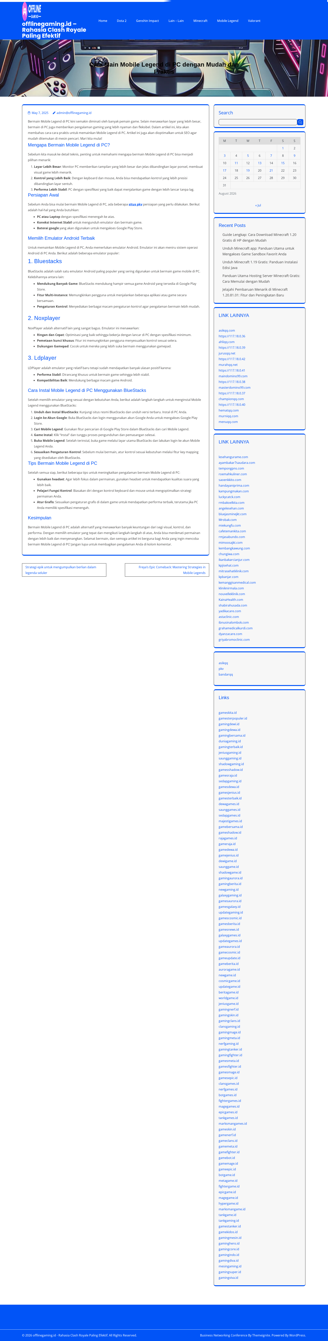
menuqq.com (228, 422)
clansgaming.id (229, 1026)
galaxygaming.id (230, 895)
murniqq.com (228, 416)
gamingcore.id (229, 1249)
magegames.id (229, 1106)
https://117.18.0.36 (232, 336)
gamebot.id (227, 1158)
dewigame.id (228, 861)
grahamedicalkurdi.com (236, 628)
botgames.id (228, 1095)
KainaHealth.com (231, 600)
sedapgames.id (229, 815)
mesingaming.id (230, 1266)
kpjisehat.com (229, 565)
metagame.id (228, 1181)
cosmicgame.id (229, 981)
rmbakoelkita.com (231, 503)
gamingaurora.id (231, 878)
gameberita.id (229, 964)
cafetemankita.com (232, 531)
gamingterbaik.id (231, 747)
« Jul (258, 205)
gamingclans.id (229, 1021)
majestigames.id (230, 821)
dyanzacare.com (230, 634)
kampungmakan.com (234, 491)
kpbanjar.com (228, 577)
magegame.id (228, 1198)
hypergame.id (228, 1203)
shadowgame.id (230, 872)
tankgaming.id (229, 1220)
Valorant (254, 21)
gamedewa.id (228, 850)
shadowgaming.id (231, 764)
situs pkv (135, 204)
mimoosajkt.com (231, 542)
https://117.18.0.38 (232, 382)
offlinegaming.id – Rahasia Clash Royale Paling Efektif (54, 30)
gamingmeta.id (229, 1038)
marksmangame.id (232, 1209)
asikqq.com (227, 330)
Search (226, 112)
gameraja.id (227, 844)
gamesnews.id (229, 929)
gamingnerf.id (229, 1009)
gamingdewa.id (229, 730)
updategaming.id (231, 912)
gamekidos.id (228, 1232)
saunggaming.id (230, 758)
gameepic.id (227, 1169)
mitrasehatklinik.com (234, 571)
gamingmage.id (230, 1032)
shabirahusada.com (233, 605)
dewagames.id (229, 804)
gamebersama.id (231, 827)
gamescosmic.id (230, 918)
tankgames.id (228, 1118)
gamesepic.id (228, 1078)
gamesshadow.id (231, 770)
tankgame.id (227, 1215)
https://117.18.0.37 (232, 393)
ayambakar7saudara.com (237, 463)
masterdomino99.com (235, 387)
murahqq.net (228, 365)
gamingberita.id (230, 884)
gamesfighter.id (230, 1066)
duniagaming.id (230, 741)
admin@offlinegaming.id (74, 113)
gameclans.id (228, 1141)
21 (271, 170)
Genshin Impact (147, 21)
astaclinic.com (229, 617)
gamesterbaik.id (230, 798)
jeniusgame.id (229, 1004)
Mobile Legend (227, 21)
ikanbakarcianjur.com (234, 560)
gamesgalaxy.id (229, 907)
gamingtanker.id (230, 1049)
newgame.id (227, 975)
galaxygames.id (229, 935)
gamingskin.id (228, 1015)
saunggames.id (229, 810)
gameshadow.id (230, 832)
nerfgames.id (228, 1089)
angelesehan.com (231, 508)
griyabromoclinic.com (234, 639)
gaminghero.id (229, 1243)
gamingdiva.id (229, 1260)
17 (224, 170)
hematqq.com (229, 410)
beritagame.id (229, 992)
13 (259, 163)
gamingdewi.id (229, 724)
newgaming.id (229, 889)
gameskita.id (228, 713)
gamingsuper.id (230, 1272)
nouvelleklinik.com (232, 594)
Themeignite (261, 1335)
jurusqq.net (227, 353)
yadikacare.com (230, 611)
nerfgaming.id (229, 1044)
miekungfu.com (230, 525)
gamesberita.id (229, 924)
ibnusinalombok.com (234, 622)
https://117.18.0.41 (232, 370)
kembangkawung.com (234, 548)
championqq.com (231, 399)
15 (283, 163)
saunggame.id (229, 867)
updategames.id (230, 941)
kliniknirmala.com (231, 588)
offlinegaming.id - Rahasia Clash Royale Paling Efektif (70, 1335)
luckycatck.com (229, 497)
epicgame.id (227, 1192)
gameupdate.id (229, 958)
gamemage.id (228, 1163)
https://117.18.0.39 (232, 347)
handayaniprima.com (234, 485)
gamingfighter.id (230, 1055)
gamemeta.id (228, 1146)
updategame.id (229, 986)
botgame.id (227, 1175)
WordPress (297, 1335)
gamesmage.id (229, 1072)
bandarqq (226, 674)
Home (103, 21)
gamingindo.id (229, 1255)
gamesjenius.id (229, 792)
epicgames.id (228, 1112)
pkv (221, 669)
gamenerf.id (227, 1135)
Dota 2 (121, 21)
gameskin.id (227, 1129)
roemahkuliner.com (233, 474)
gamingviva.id (228, 1278)
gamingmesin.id (230, 1238)
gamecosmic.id (229, 952)
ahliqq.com (227, 342)
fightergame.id (229, 1186)
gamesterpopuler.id (233, 718)
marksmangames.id (233, 1123)
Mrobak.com (228, 520)
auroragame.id (229, 969)
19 (248, 170)
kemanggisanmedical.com (237, 582)
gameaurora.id (229, 947)
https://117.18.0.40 (232, 405)
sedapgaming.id (230, 781)
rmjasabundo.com (232, 537)
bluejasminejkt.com (233, 514)
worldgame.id (228, 998)
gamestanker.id (230, 1226)
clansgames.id (229, 1084)
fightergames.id (230, 1101)
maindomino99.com (233, 376)
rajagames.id (228, 838)
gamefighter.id (229, 1152)
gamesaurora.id (230, 901)
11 (236, 163)
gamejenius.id (229, 855)
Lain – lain (176, 21)
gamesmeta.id (229, 1061)
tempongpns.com (231, 468)
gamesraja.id (228, 775)
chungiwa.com (229, 554)
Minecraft (200, 21)
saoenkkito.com (230, 480)
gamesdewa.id (229, 787)
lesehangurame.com (233, 457)
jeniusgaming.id (230, 752)
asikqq (223, 663)
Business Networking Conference (223, 1335)
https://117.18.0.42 (232, 359)
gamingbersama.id (232, 735)
